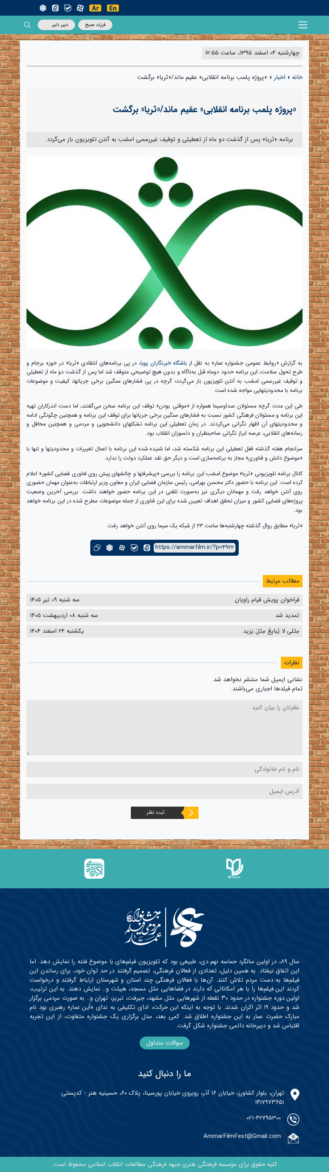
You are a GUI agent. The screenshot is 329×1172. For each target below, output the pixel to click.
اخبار (279, 77)
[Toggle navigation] (303, 25)
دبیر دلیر (60, 24)
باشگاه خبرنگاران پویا (163, 363)
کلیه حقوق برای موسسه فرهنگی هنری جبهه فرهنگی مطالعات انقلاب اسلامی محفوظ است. (164, 1164)
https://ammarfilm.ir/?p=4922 (194, 547)
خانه (297, 77)
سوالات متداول (164, 1043)
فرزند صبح (95, 24)
